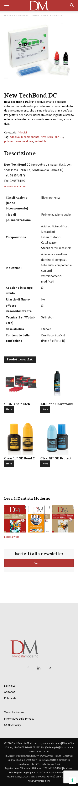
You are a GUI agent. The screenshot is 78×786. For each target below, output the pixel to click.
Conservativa (21, 15)
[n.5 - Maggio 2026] (63, 519)
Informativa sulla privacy (19, 718)
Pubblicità (10, 698)
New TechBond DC (52, 137)
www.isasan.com (15, 186)
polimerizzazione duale (18, 141)
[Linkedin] (39, 668)
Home (7, 15)
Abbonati (9, 692)
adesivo (15, 137)
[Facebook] (28, 668)
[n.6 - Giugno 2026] (39, 519)
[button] (72, 5)
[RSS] (50, 668)
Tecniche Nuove (14, 712)
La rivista (9, 685)
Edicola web (11, 537)
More (9, 409)
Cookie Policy (12, 725)
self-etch (40, 141)
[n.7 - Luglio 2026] (15, 519)
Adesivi (36, 15)
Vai (37, 563)
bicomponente (30, 137)
